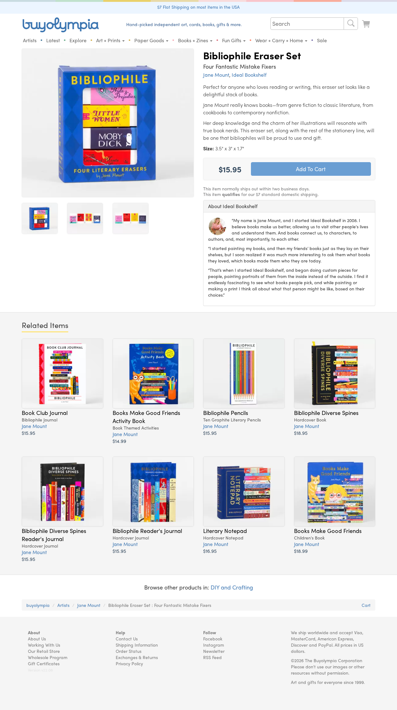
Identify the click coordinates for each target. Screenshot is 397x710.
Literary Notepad (225, 530)
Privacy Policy (129, 663)
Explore (78, 40)
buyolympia (38, 605)
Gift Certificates (44, 663)
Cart (366, 605)
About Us (37, 638)
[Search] (351, 23)
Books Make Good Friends (328, 530)
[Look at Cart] (366, 24)
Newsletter (214, 651)
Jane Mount (216, 74)
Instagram (213, 645)
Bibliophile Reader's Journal (147, 530)
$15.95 (28, 432)
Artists (30, 40)
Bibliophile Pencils (225, 412)
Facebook (212, 638)
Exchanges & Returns (137, 657)
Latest (53, 40)
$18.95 (301, 432)
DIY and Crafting (232, 587)
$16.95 (210, 550)
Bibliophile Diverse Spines (326, 412)
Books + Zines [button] (193, 40)
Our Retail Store (44, 651)
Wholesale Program (47, 657)
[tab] (289, 206)
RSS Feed (212, 657)
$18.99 (301, 550)
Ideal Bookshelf (249, 74)
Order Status (128, 651)
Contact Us (127, 638)
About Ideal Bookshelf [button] (232, 206)
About (34, 632)
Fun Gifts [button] (232, 40)
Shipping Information (137, 645)
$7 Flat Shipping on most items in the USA (198, 7)
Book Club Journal (45, 412)
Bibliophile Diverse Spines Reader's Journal (54, 534)
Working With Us (44, 645)
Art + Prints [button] (109, 40)
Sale (322, 40)
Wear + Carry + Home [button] (279, 40)
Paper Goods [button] (149, 40)
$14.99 (119, 440)
